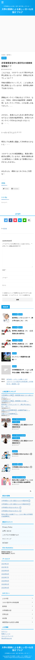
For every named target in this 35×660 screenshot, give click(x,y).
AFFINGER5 (27, 657)
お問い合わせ (6, 531)
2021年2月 (5, 564)
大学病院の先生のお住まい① (22, 467)
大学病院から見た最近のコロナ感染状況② (15, 501)
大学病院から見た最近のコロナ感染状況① (15, 504)
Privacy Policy (7, 527)
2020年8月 (5, 574)
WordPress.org (6, 638)
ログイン (4, 631)
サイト (4, 285)
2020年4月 (5, 588)
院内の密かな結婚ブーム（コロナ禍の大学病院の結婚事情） (17, 515)
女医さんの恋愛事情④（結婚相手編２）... (15, 410)
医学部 (5, 228)
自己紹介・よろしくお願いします (17, 379)
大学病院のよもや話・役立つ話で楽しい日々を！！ (17, 653)
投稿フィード (5, 634)
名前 (4, 270)
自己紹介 (5, 543)
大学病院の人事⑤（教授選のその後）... (14, 401)
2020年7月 (5, 577)
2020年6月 (5, 581)
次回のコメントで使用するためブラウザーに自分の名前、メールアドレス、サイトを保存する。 (16, 294)
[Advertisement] (17, 33)
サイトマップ (6, 539)
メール (4, 277)
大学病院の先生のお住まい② (22, 454)
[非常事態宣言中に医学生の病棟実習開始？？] (20, 220)
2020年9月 (5, 571)
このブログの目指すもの (10, 535)
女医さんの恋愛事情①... (9, 414)
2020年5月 (5, 584)
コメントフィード (7, 636)
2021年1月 (4, 567)
